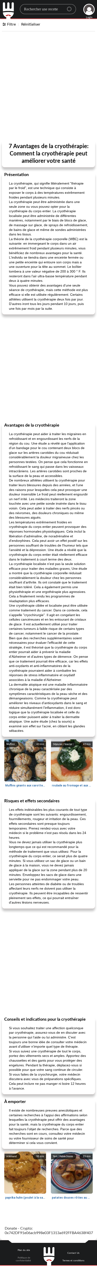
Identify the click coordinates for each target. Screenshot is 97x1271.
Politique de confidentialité (23, 1259)
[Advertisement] (48, 87)
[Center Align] (70, 7)
